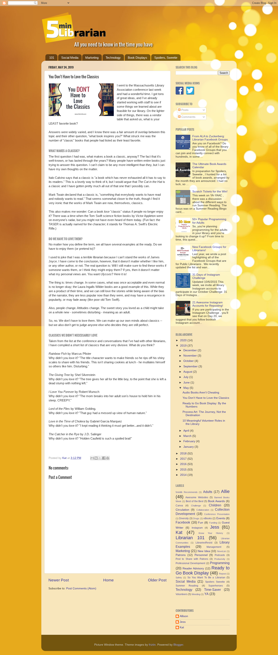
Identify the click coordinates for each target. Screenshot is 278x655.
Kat (179, 532)
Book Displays (137, 57)
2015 (183, 469)
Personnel (201, 555)
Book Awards (216, 501)
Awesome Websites (196, 497)
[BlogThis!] (96, 458)
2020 (183, 340)
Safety (179, 577)
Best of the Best (195, 501)
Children (215, 505)
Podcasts (220, 555)
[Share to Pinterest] (108, 458)
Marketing (92, 57)
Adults (207, 492)
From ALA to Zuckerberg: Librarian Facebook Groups (210, 138)
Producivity (219, 559)
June (186, 382)
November (190, 355)
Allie (225, 491)
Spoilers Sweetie (215, 581)
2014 (183, 474)
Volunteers (181, 594)
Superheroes (215, 585)
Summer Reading (187, 585)
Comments (188, 116)
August (188, 371)
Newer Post (58, 580)
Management (214, 547)
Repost (222, 573)
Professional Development (190, 563)
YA (206, 594)
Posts (184, 110)
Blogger (178, 644)
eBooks (208, 518)
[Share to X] (100, 458)
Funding (213, 522)
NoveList (221, 551)
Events (220, 518)
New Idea (204, 551)
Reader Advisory (193, 568)
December (190, 350)
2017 (183, 458)
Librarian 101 (190, 537)
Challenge (196, 505)
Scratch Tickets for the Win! (210, 191)
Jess (214, 527)
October (189, 360)
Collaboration (202, 510)
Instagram (197, 527)
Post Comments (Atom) (81, 588)
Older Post (157, 580)
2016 (183, 464)
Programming (220, 563)
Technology (113, 57)
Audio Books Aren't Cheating (201, 392)
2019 (183, 345)
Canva (179, 505)
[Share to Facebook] (104, 458)
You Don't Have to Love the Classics (206, 397)
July (186, 377)
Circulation (182, 509)
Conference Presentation (217, 514)
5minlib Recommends (187, 492)
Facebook (183, 522)
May (186, 387)
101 (51, 57)
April (186, 430)
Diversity (184, 518)
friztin (152, 644)
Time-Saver (212, 589)
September (190, 366)
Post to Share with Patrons (192, 559)
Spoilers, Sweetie (165, 57)
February (189, 441)
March (187, 435)
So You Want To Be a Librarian (206, 577)
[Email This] (92, 458)
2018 (183, 453)
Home (108, 580)
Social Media (69, 57)
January (189, 446)
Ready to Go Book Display (203, 570)
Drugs (196, 518)
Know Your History (211, 533)
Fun (200, 522)
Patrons (181, 555)
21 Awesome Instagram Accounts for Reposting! (207, 304)
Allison (184, 616)
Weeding (196, 594)
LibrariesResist (204, 542)
